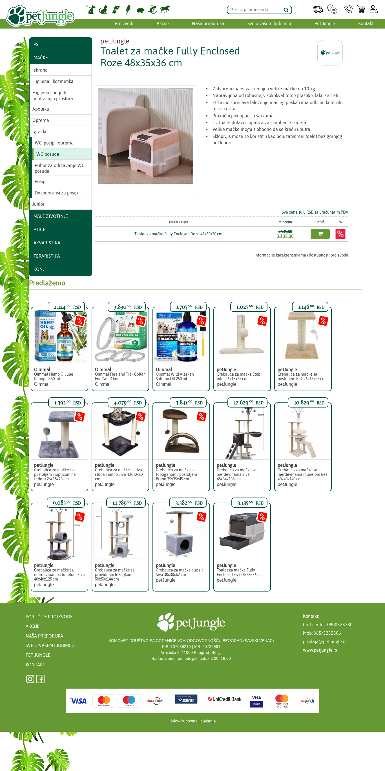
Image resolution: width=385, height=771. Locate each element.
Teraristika (47, 256)
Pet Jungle (325, 23)
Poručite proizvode (49, 616)
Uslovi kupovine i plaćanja (192, 721)
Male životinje (51, 216)
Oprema (40, 120)
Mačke (41, 57)
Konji (40, 269)
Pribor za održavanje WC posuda (60, 168)
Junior (38, 204)
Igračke (40, 131)
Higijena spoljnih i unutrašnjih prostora (52, 95)
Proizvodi (124, 23)
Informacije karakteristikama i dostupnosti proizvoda (301, 255)
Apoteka (40, 108)
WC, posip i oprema (54, 142)
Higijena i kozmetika (53, 81)
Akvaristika (47, 242)
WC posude (47, 154)
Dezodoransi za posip (56, 192)
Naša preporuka (208, 23)
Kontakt (365, 23)
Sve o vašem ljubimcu (269, 23)
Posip (40, 181)
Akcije (163, 23)
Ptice (39, 229)
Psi (37, 44)
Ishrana (40, 70)
